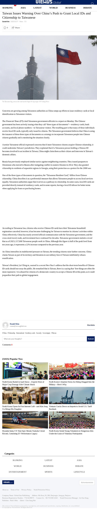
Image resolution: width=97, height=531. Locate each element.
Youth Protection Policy (42, 490)
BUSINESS (70, 8)
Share (17, 28)
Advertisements (87, 482)
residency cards (30, 333)
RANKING (8, 8)
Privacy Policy (26, 490)
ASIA (23, 8)
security (39, 333)
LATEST (37, 8)
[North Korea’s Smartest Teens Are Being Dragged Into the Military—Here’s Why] (72, 374)
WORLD (53, 8)
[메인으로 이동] (48, 3)
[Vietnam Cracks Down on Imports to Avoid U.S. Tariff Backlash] (72, 398)
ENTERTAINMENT (18, 472)
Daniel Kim (5, 22)
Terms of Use (15, 490)
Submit (91, 339)
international (20, 333)
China (5, 333)
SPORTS (48, 472)
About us (5, 490)
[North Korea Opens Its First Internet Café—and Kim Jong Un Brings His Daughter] (25, 398)
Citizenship (11, 333)
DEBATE (87, 8)
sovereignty (46, 333)
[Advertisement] (23, 208)
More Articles (91, 325)
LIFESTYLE (79, 472)
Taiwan (54, 333)
